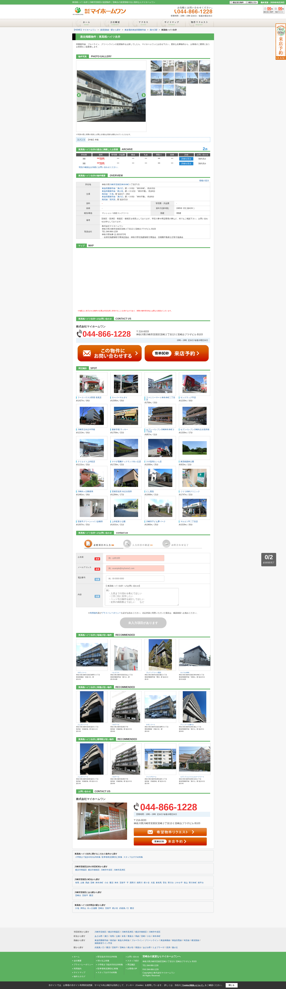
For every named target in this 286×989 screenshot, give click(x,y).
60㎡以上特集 (103, 961)
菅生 (165, 883)
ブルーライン (137, 940)
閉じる (231, 985)
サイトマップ (79, 972)
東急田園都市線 (108, 188)
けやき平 (179, 883)
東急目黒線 (177, 940)
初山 (186, 883)
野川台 (171, 883)
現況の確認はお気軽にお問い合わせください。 (99, 167)
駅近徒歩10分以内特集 (107, 957)
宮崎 (92, 883)
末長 (124, 936)
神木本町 (125, 184)
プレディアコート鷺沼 (153, 672)
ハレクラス (115, 672)
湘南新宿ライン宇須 (103, 943)
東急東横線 (165, 940)
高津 (168, 947)
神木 (116, 883)
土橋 (82, 883)
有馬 (77, 883)
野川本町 (193, 883)
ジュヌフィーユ (83, 724)
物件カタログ (79, 976)
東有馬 (159, 883)
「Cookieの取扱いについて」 (193, 985)
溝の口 (120, 188)
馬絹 (87, 883)
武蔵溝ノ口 (124, 908)
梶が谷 (120, 191)
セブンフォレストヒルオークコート (192, 777)
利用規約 (94, 613)
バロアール (115, 724)
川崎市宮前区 (115, 184)
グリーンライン (151, 940)
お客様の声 (132, 968)
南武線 (105, 194)
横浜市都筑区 (94, 870)
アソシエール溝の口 (187, 724)
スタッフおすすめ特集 (133, 857)
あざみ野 (98, 936)
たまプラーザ (158, 947)
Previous (79, 95)
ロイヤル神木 (184, 672)
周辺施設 (131, 964)
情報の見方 (204, 180)
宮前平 (122, 883)
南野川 (140, 883)
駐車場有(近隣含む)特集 (112, 857)
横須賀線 (195, 940)
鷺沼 (111, 883)
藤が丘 (175, 947)
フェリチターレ (151, 777)
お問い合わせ (133, 957)
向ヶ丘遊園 (92, 908)
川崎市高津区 (119, 870)
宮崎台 (78, 895)
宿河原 (112, 199)
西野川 (133, 883)
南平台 (201, 883)
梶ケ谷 (147, 883)
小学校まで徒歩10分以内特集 (88, 857)
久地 (112, 194)
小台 (106, 883)
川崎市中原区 (106, 870)
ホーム (77, 957)
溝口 (106, 936)
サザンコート (82, 672)
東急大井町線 (123, 940)
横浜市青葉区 (81, 870)
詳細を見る (186, 159)
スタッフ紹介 (133, 961)
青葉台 (130, 936)
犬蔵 (153, 883)
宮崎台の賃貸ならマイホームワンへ (162, 956)
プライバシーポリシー (111, 613)
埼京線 (186, 940)
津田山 (83, 908)
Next (144, 95)
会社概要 (77, 961)
